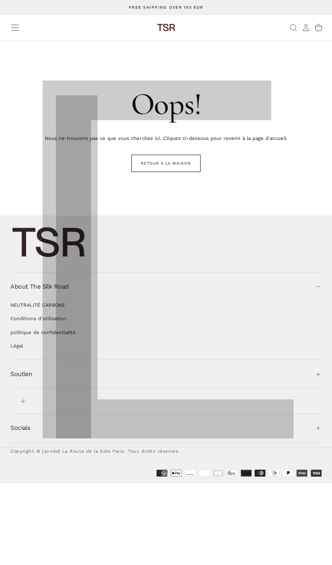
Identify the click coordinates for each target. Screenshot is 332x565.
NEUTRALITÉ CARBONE (37, 305)
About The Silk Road (39, 286)
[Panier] (318, 27)
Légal (16, 346)
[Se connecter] (306, 27)
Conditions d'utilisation (38, 318)
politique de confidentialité (43, 332)
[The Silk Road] (49, 242)
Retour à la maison (166, 163)
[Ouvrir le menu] (15, 27)
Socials (20, 427)
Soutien (21, 373)
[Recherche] (293, 27)
